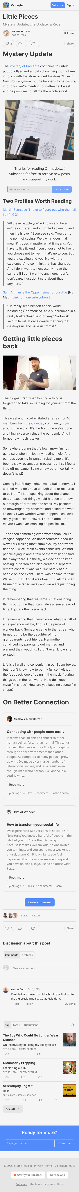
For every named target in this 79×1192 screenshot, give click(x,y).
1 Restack (35, 915)
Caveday (37, 423)
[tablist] (19, 955)
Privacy (38, 1165)
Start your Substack (29, 1175)
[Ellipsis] (74, 989)
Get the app (57, 1175)
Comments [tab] (11, 955)
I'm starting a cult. (14, 1068)
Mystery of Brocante (24, 66)
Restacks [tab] (27, 955)
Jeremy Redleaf (21, 31)
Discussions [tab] (31, 1025)
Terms (49, 1165)
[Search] (72, 1025)
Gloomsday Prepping (19, 1063)
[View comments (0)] (23, 1054)
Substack (21, 1184)
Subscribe (58, 5)
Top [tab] (7, 1025)
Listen (71, 33)
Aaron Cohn (18, 989)
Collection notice (65, 1165)
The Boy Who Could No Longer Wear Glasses (30, 1038)
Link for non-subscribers (30, 297)
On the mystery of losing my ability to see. (30, 1044)
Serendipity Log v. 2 (18, 1086)
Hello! (6, 1091)
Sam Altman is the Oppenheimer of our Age (35, 292)
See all (10, 1109)
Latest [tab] (17, 1025)
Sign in (71, 5)
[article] (39, 1044)
